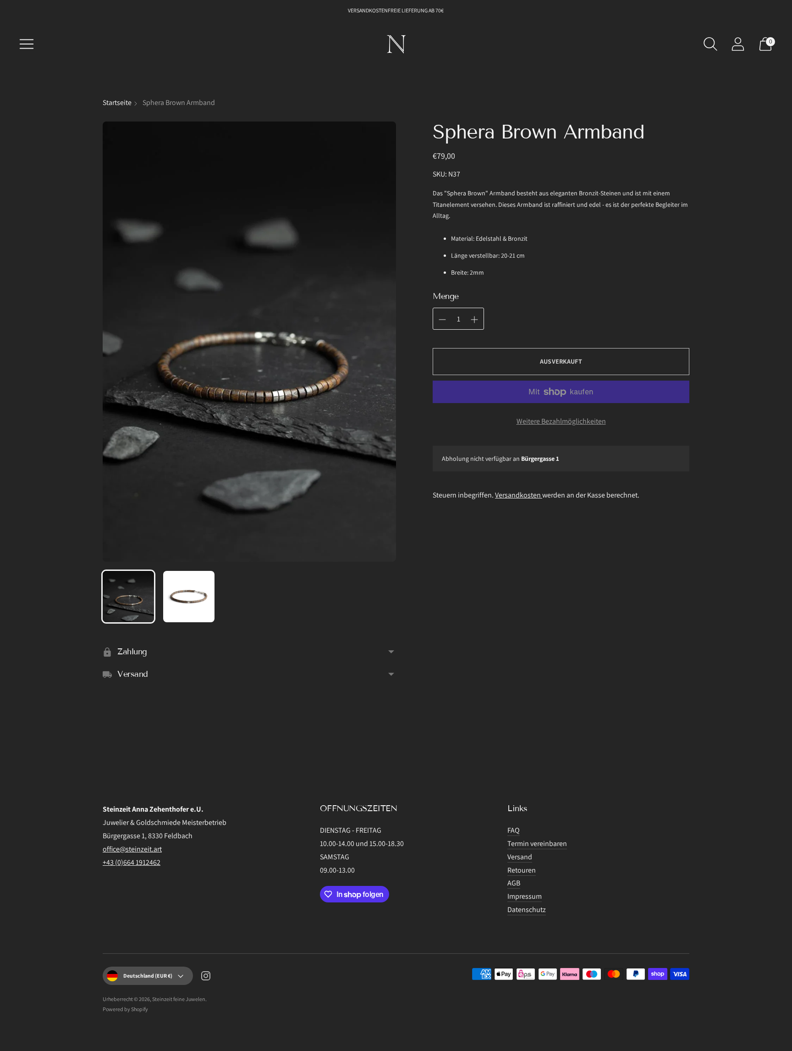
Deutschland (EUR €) (147, 975)
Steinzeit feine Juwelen (178, 999)
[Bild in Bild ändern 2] (188, 596)
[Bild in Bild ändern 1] (128, 596)
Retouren (521, 870)
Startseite (117, 102)
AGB (513, 883)
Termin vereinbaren (537, 843)
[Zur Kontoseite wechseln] (738, 44)
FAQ (513, 830)
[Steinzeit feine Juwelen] (396, 44)
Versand (519, 857)
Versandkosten (518, 495)
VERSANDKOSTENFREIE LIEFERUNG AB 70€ (396, 10)
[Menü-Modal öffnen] (26, 44)
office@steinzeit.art (132, 849)
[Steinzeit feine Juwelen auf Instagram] (205, 977)
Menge (446, 296)
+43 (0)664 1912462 (131, 862)
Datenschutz (526, 909)
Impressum (524, 896)
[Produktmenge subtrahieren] (474, 320)
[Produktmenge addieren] (442, 320)
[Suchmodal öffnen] (710, 44)
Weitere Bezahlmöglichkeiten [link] (561, 421)
